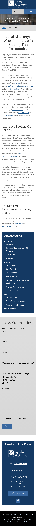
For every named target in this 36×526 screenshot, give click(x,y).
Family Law (8, 241)
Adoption (9, 244)
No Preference (10, 383)
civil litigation (14, 89)
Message (5, 388)
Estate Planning (10, 308)
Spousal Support (12, 291)
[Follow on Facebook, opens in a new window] (18, 501)
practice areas (17, 110)
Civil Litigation (9, 294)
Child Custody (11, 265)
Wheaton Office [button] (18, 493)
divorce (17, 83)
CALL (31, 12)
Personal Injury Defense (15, 305)
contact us (19, 223)
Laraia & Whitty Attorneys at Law (19, 515)
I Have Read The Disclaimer (16, 418)
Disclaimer (6, 414)
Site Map (13, 519)
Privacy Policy (22, 519)
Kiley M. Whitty (10, 380)
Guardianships (11, 255)
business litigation (14, 86)
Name (4, 331)
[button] (5, 11)
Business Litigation (13, 297)
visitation (14, 156)
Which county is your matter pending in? (18, 363)
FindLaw (26, 522)
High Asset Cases (12, 276)
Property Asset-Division (15, 287)
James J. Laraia (10, 377)
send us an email (8, 115)
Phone (5, 352)
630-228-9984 (23, 113)
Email (4, 342)
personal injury (27, 86)
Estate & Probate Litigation (16, 301)
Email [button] (19, 12)
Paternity (9, 258)
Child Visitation (11, 273)
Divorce (7, 262)
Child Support (11, 269)
